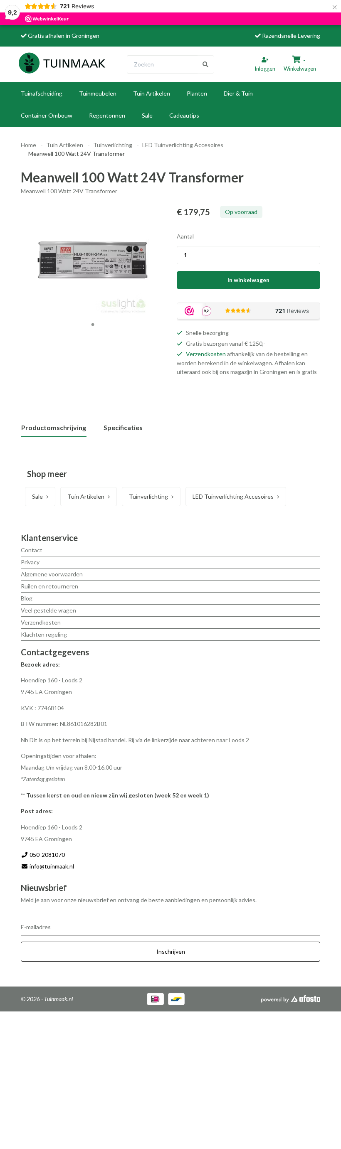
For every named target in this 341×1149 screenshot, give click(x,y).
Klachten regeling (44, 634)
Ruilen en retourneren (49, 586)
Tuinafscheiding (41, 93)
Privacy (30, 562)
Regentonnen (107, 115)
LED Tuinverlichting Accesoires (182, 144)
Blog (26, 598)
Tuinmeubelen (97, 93)
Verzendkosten (206, 353)
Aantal (185, 236)
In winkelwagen (248, 279)
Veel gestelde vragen (48, 610)
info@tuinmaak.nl (52, 866)
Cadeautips (184, 115)
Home (28, 144)
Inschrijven (170, 951)
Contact (31, 550)
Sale (147, 115)
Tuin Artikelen (151, 93)
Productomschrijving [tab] (53, 427)
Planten (197, 93)
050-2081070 (46, 854)
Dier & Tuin (238, 93)
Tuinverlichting (112, 144)
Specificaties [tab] (123, 427)
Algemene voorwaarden (52, 574)
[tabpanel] (92, 260)
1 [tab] (93, 325)
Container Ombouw (46, 115)
